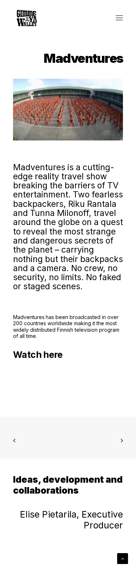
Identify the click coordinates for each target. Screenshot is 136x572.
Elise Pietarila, (51, 514)
